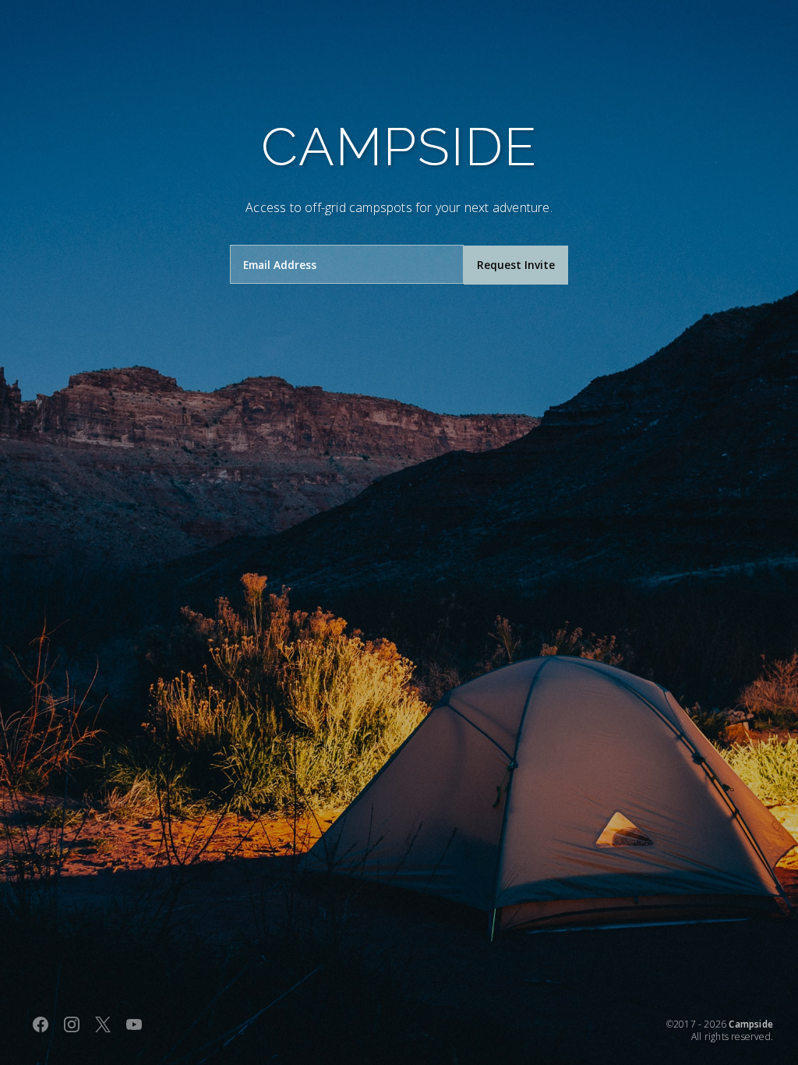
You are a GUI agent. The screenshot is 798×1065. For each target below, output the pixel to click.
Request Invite (516, 264)
